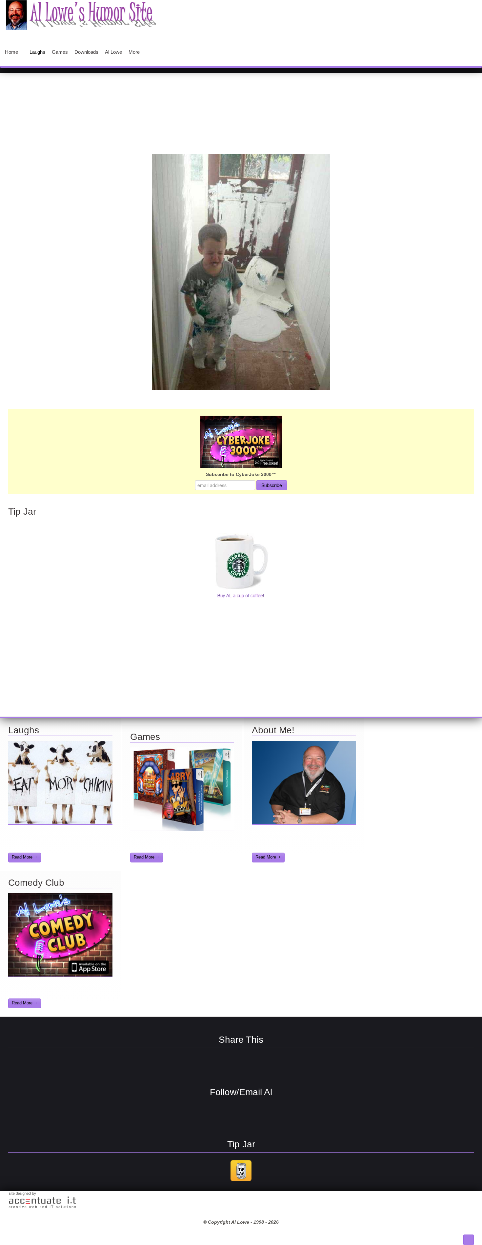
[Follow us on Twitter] (229, 1118)
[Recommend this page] (275, 1066)
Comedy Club (36, 883)
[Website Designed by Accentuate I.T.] (42, 1207)
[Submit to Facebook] (206, 1066)
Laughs (23, 730)
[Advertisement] (241, 96)
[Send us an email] (252, 1118)
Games (145, 737)
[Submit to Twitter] (252, 1066)
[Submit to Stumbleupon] (229, 1066)
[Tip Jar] (241, 1180)
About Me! (273, 730)
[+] (60, 823)
